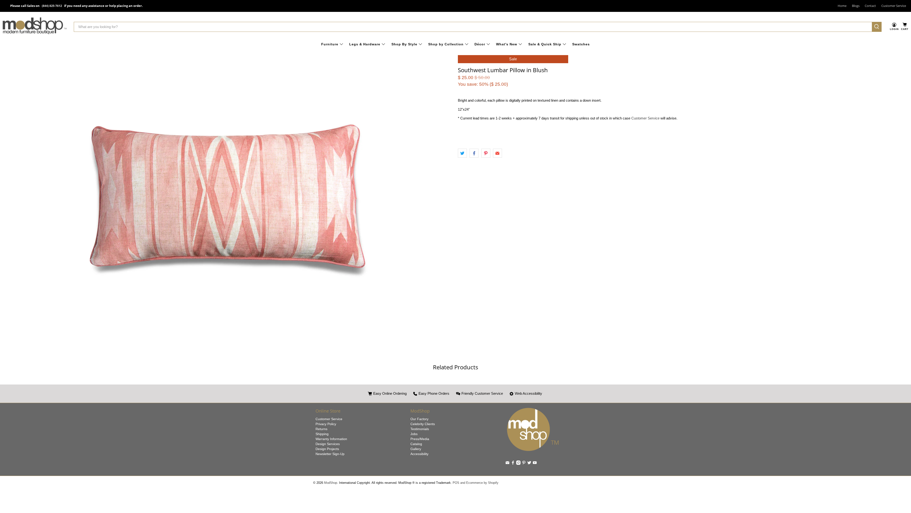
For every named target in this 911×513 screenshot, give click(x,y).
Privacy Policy (326, 424)
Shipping (322, 434)
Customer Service (893, 6)
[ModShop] (35, 26)
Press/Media (419, 439)
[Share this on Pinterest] (485, 153)
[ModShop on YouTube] (535, 464)
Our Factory (419, 419)
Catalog (416, 444)
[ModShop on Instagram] (518, 464)
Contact (870, 6)
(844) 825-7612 (52, 6)
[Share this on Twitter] (462, 153)
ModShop (330, 482)
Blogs (856, 6)
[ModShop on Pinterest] (524, 464)
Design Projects (327, 449)
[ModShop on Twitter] (529, 464)
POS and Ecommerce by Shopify (475, 482)
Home (842, 6)
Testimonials (419, 429)
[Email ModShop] (507, 464)
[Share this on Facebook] (474, 153)
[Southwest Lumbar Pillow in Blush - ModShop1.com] (227, 197)
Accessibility (419, 454)
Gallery (415, 449)
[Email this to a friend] (497, 153)
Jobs (414, 434)
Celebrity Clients (422, 424)
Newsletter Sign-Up (330, 454)
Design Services (328, 444)
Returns (321, 429)
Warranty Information (331, 439)
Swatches (581, 44)
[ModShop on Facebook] (513, 464)
